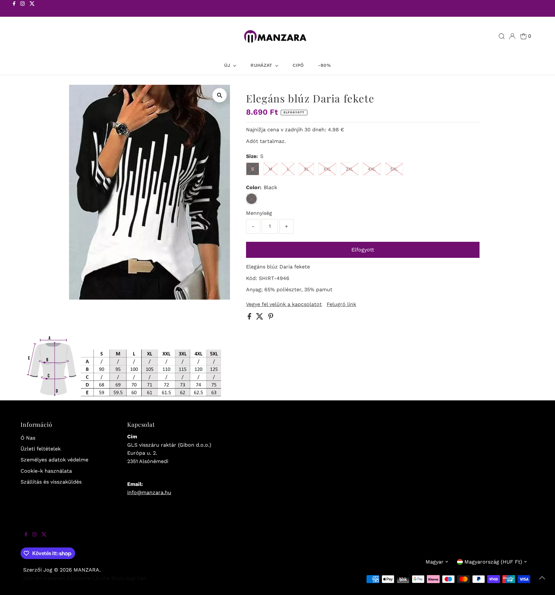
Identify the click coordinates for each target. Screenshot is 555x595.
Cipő (298, 65)
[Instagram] (22, 9)
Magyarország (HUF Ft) (493, 562)
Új (228, 65)
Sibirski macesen (44, 578)
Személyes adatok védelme (54, 460)
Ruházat (262, 65)
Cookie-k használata (46, 471)
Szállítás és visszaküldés (51, 482)
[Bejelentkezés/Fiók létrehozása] (512, 36)
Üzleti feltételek (41, 449)
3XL (349, 168)
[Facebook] (14, 9)
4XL (372, 168)
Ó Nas (28, 438)
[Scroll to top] (542, 582)
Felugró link (341, 304)
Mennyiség (259, 213)
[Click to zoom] (219, 95)
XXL (327, 168)
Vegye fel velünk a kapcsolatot (284, 304)
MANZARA (86, 570)
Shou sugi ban (128, 578)
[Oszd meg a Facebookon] (250, 318)
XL (306, 168)
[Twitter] (32, 9)
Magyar (435, 562)
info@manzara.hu (149, 492)
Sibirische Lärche (88, 578)
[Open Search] (502, 36)
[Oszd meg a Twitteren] (260, 318)
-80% (324, 65)
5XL (394, 168)
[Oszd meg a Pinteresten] (270, 318)
